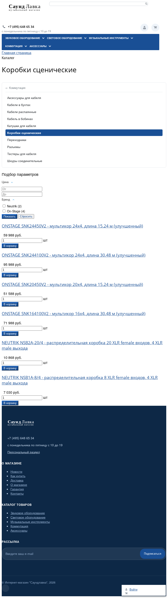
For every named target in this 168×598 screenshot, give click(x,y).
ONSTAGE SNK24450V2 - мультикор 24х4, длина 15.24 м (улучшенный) (72, 226)
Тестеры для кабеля (21, 154)
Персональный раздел (23, 452)
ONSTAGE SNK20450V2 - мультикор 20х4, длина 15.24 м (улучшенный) (72, 284)
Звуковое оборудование (27, 513)
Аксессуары (18, 530)
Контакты (17, 493)
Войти (144, 28)
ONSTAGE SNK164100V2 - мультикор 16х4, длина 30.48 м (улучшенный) (73, 313)
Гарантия (17, 489)
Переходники (16, 140)
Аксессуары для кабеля (24, 97)
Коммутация (19, 526)
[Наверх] (5, 588)
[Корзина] (155, 28)
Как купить (17, 476)
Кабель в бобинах (20, 118)
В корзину (10, 245)
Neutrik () (14, 206)
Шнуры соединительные (24, 161)
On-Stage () (16, 211)
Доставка (16, 480)
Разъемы (13, 147)
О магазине (18, 484)
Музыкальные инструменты (30, 521)
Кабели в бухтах (18, 104)
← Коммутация (15, 88)
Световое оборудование (28, 517)
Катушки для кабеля (21, 125)
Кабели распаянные (21, 111)
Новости (16, 471)
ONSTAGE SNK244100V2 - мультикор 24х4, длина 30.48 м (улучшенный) (73, 255)
